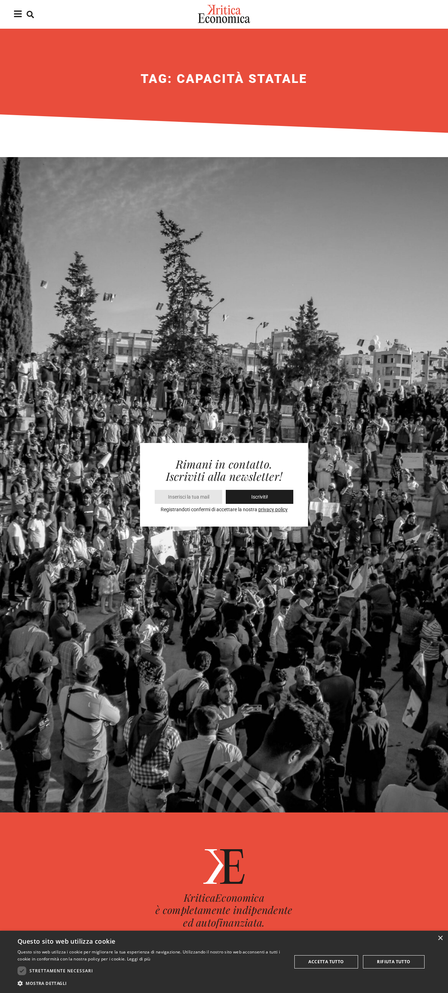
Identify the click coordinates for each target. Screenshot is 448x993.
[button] (151, 983)
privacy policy (273, 509)
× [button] (440, 938)
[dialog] (224, 962)
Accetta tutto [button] (326, 962)
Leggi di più (138, 959)
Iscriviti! (259, 497)
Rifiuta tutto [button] (393, 962)
